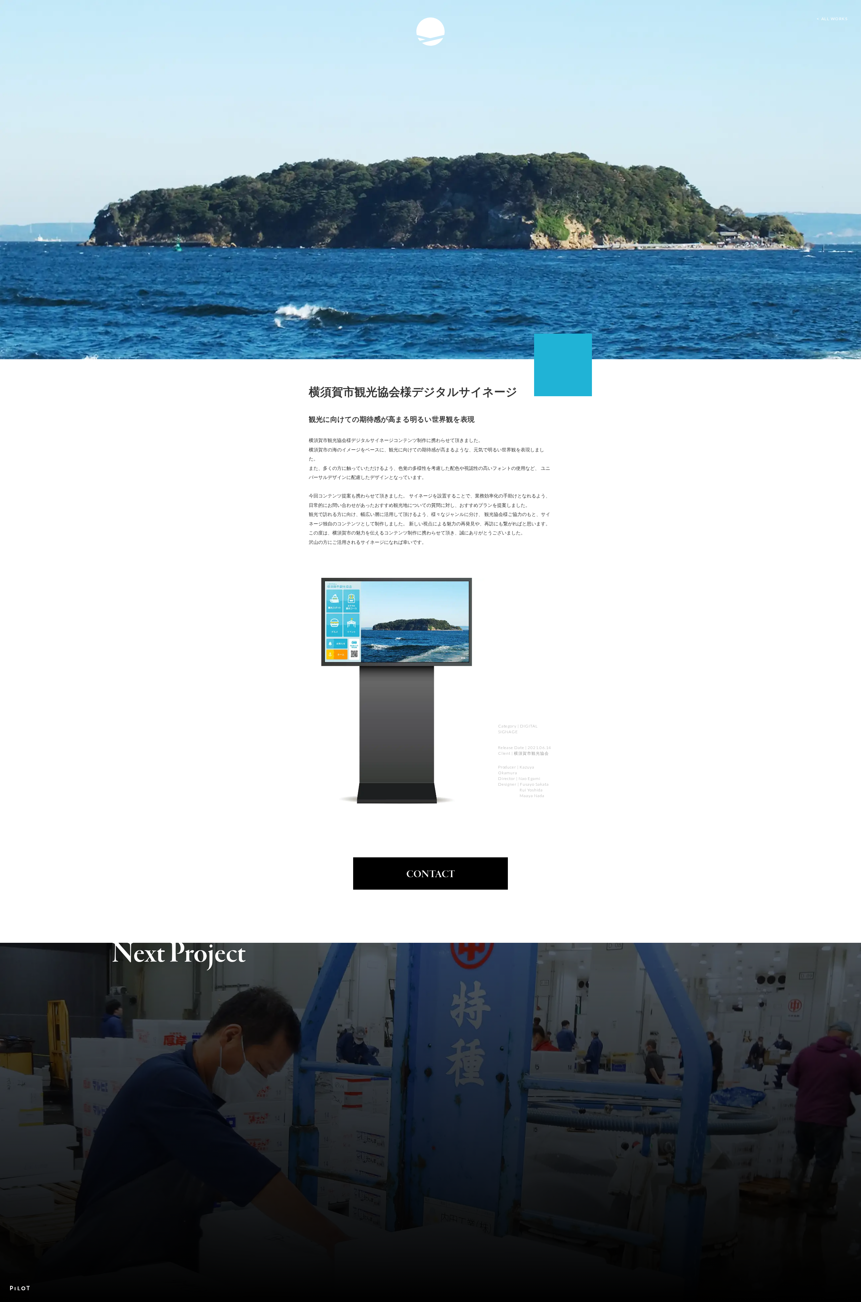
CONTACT (430, 874)
